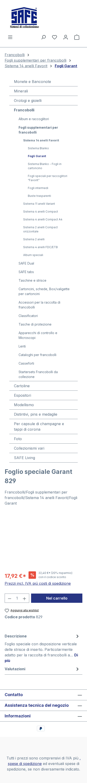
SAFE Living (24, 457)
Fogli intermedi (38, 188)
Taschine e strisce (32, 280)
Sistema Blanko (38, 148)
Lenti (22, 346)
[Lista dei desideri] (54, 37)
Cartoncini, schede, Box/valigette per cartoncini (44, 291)
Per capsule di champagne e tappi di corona (39, 426)
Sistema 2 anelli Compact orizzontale (40, 229)
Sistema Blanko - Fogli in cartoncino (44, 166)
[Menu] (10, 37)
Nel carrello (57, 598)
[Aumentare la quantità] (24, 598)
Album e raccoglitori (34, 119)
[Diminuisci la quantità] (9, 598)
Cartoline (22, 386)
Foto (18, 438)
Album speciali (33, 255)
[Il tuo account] (65, 37)
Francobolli (24, 110)
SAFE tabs (26, 272)
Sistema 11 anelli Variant (39, 203)
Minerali (21, 91)
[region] (43, 541)
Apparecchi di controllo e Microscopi (38, 335)
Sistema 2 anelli (34, 239)
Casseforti (26, 363)
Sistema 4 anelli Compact (40, 211)
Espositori (22, 395)
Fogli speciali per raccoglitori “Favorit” (47, 178)
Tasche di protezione (35, 324)
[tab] (42, 648)
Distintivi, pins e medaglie (35, 414)
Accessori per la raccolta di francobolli (39, 304)
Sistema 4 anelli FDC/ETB (40, 247)
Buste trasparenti (39, 196)
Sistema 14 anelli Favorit (41, 140)
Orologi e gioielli (28, 100)
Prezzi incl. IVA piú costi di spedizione (38, 583)
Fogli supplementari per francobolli (38, 129)
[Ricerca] (43, 37)
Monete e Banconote (32, 81)
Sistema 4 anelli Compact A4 (42, 219)
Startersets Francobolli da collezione (38, 374)
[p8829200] (43, 541)
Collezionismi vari (29, 448)
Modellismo (24, 404)
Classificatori (28, 316)
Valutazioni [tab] (15, 669)
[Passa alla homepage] (43, 17)
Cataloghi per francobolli (37, 355)
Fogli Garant (37, 156)
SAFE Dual (26, 263)
